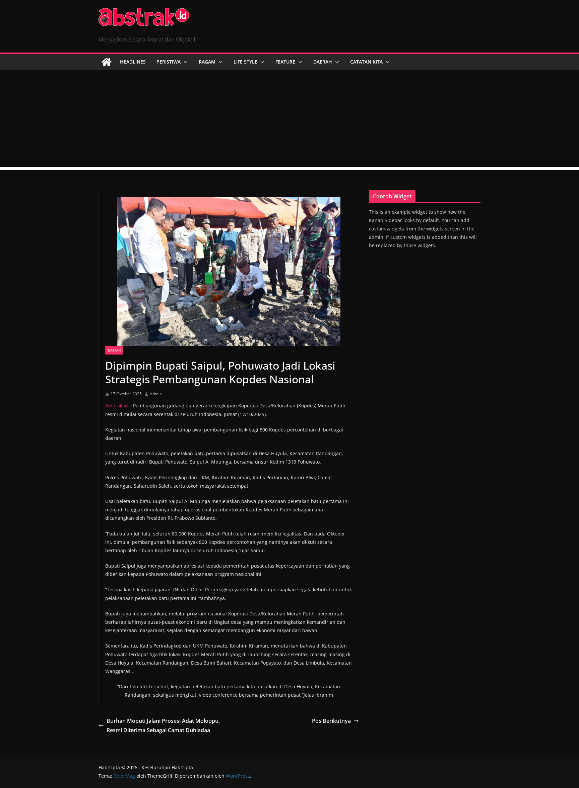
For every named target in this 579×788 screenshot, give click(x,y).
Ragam (207, 62)
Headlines (133, 62)
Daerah (322, 62)
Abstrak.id (116, 405)
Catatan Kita (366, 62)
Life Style (245, 62)
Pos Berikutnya (331, 720)
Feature (285, 62)
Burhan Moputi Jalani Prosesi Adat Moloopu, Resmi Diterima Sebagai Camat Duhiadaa (163, 725)
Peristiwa (168, 62)
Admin (156, 394)
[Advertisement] (289, 120)
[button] (184, 62)
